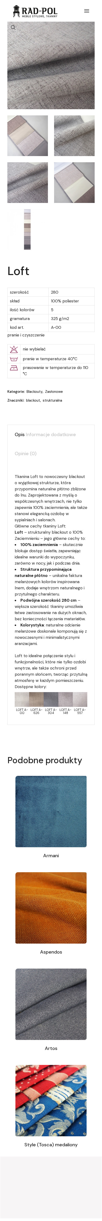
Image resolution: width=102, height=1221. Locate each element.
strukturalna (52, 400)
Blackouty (34, 391)
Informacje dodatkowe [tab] (51, 434)
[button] (13, 27)
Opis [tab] (20, 434)
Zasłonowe (54, 391)
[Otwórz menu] (86, 11)
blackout (33, 400)
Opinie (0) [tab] (26, 453)
